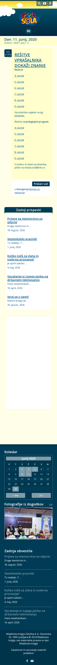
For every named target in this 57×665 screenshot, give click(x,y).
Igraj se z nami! (18, 297)
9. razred (19, 106)
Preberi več (41, 184)
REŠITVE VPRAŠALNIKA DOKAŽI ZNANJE (30, 60)
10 (22, 474)
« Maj (15, 495)
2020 (16, 42)
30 (15, 489)
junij (23, 42)
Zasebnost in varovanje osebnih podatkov (28, 651)
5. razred (19, 81)
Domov (8, 42)
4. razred (19, 75)
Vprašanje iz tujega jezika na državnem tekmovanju (27, 278)
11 (28, 474)
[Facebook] (50, 3)
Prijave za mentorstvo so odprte (25, 220)
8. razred (19, 100)
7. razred (19, 94)
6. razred (19, 88)
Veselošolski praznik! (22, 239)
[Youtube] (44, 3)
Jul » (41, 495)
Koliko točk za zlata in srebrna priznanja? (23, 257)
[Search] (39, 3)
